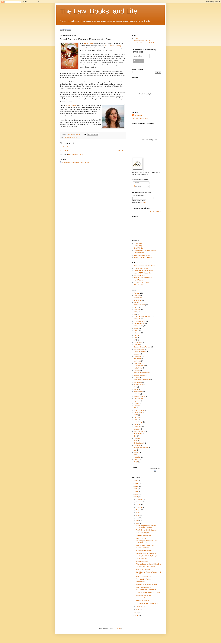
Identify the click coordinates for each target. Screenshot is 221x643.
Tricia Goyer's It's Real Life (142, 255)
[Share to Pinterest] (97, 134)
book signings (138, 398)
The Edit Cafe (138, 285)
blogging (137, 445)
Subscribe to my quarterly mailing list (144, 51)
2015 (136, 481)
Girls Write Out (138, 248)
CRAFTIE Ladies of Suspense (143, 270)
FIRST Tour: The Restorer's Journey (147, 603)
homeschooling (139, 323)
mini (135, 387)
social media (138, 426)
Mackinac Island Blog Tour (142, 40)
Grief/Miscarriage (139, 321)
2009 (136, 494)
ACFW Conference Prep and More (146, 590)
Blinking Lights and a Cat (143, 595)
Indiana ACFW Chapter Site (142, 273)
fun (135, 455)
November (139, 502)
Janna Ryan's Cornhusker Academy (145, 250)
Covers (136, 377)
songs (136, 462)
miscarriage (137, 356)
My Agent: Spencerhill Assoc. (143, 277)
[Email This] (88, 134)
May (137, 518)
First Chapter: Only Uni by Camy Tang (147, 556)
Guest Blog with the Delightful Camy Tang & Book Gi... (147, 541)
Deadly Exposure (139, 410)
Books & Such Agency (141, 268)
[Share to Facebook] (95, 134)
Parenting (137, 309)
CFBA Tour (68, 137)
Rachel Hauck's (109, 46)
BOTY (136, 415)
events (136, 419)
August (138, 510)
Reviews (74, 137)
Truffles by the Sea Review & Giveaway (148, 592)
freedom (136, 452)
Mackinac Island (139, 349)
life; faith (136, 302)
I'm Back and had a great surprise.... (147, 584)
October (138, 504)
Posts (137, 183)
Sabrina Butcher (139, 253)
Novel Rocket (138, 280)
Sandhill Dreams (139, 396)
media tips (137, 457)
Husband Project (139, 366)
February (139, 606)
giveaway (137, 295)
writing (136, 312)
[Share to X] (93, 134)
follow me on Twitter (155, 211)
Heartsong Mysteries (142, 548)
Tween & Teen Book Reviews (143, 257)
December (139, 499)
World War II (138, 412)
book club (137, 417)
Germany (137, 438)
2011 (136, 489)
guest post (137, 335)
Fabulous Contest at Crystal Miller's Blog (148, 564)
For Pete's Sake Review (143, 535)
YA (135, 340)
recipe (136, 337)
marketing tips (138, 422)
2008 (136, 497)
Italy (135, 441)
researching (138, 342)
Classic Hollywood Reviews (142, 316)
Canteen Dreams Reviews (142, 347)
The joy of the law (141, 558)
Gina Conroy (138, 246)
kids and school (139, 384)
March (138, 523)
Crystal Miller (138, 243)
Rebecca (137, 394)
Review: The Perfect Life (143, 576)
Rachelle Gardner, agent (141, 282)
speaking (137, 405)
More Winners (140, 582)
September (139, 507)
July (137, 513)
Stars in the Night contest (142, 380)
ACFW (136, 307)
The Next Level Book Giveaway (145, 567)
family (136, 328)
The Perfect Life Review (143, 579)
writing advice (138, 326)
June (138, 515)
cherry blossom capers (141, 448)
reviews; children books (141, 373)
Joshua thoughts (139, 443)
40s (135, 408)
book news (137, 361)
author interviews (139, 305)
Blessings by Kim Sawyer (144, 550)
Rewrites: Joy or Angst (143, 569)
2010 (136, 491)
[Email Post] (84, 134)
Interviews (137, 333)
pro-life (136, 389)
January (138, 609)
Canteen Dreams (139, 375)
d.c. (135, 450)
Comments (138, 186)
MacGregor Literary (140, 275)
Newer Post (64, 151)
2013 (136, 483)
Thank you (137, 359)
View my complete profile (140, 118)
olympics (137, 401)
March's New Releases (143, 598)
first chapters (138, 382)
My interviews (138, 391)
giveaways (137, 363)
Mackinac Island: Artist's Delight (144, 43)
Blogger (118, 628)
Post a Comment (68, 147)
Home (93, 151)
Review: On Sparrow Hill (143, 587)
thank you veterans (140, 431)
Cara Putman (139, 115)
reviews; (136, 403)
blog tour (137, 354)
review (136, 330)
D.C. (135, 436)
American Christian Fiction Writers (144, 266)
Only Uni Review (141, 538)
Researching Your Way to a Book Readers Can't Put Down (146, 526)
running (136, 424)
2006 (136, 615)
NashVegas (118, 46)
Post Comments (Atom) (75, 154)
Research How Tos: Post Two (145, 545)
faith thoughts (138, 298)
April (137, 521)
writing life (137, 319)
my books (137, 344)
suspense (137, 429)
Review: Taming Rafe (142, 600)
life (135, 314)
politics (136, 459)
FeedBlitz (143, 202)
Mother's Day (138, 368)
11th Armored (138, 433)
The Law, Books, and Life (98, 11)
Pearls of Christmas (140, 352)
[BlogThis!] (91, 134)
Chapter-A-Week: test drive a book (146, 553)
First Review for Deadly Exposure (146, 530)
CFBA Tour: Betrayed (142, 533)
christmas (137, 370)
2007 (136, 613)
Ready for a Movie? (142, 561)
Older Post (121, 151)
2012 (136, 486)
